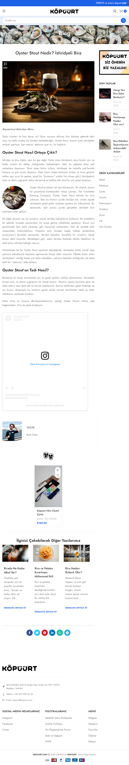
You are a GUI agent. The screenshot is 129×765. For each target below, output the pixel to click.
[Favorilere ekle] (58, 475)
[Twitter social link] (37, 633)
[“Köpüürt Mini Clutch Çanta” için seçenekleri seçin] (58, 470)
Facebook (7, 724)
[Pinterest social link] (45, 633)
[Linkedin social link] (52, 633)
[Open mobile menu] (4, 11)
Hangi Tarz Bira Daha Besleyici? (119, 93)
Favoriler (93, 729)
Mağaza (92, 718)
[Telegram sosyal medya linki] (67, 633)
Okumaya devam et (15, 608)
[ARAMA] (123, 20)
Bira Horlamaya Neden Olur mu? (119, 119)
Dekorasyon (105, 203)
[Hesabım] (115, 11)
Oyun (102, 215)
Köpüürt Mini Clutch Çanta (48, 512)
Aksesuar (103, 185)
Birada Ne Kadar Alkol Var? (14, 570)
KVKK (48, 741)
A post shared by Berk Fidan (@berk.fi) (45, 405)
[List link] (32, 694)
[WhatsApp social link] (60, 633)
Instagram (7, 718)
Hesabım (93, 724)
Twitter (5, 729)
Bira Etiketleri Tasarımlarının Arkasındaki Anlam (120, 146)
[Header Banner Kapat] (125, 3)
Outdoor (103, 209)
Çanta (40, 518)
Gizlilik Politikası (54, 724)
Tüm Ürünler (50, 518)
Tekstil (102, 180)
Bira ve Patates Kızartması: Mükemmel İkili (44, 572)
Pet (100, 221)
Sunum (102, 197)
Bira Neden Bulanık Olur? (73, 570)
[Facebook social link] (29, 633)
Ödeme (92, 735)
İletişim (92, 741)
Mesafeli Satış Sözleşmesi (58, 718)
